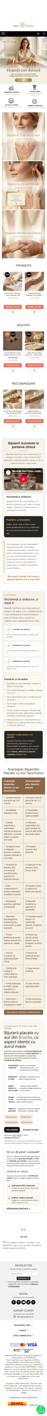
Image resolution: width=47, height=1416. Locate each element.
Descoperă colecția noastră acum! (24, 1012)
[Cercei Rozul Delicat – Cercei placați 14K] (12, 281)
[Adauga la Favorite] (13, 312)
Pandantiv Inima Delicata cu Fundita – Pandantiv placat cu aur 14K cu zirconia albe (34, 294)
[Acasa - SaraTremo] (23, 25)
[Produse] (3, 34)
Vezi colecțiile (12, 1130)
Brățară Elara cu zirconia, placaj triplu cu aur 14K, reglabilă (34, 412)
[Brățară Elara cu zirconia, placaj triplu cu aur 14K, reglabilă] (34, 399)
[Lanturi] (23, 136)
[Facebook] (14, 1302)
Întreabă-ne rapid (30, 1130)
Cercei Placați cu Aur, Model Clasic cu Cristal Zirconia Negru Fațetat (13, 354)
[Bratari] (23, 234)
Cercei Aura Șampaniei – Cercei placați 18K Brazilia (13, 412)
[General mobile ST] (23, 60)
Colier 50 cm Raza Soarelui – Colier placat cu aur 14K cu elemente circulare (34, 354)
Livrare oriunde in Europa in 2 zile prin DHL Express (17, 1407)
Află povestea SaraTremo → (18, 1208)
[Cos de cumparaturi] (38, 33)
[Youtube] (23, 1302)
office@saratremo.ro (12, 1137)
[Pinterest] (18, 1302)
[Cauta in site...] (44, 33)
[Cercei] (23, 185)
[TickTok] (28, 1302)
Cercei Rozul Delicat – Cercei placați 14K (13, 294)
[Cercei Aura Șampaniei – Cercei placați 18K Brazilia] (12, 399)
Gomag (23, 1393)
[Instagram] (33, 1302)
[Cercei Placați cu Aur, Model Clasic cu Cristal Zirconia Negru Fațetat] (12, 341)
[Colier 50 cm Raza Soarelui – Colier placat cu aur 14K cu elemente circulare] (34, 341)
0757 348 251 (17, 1135)
